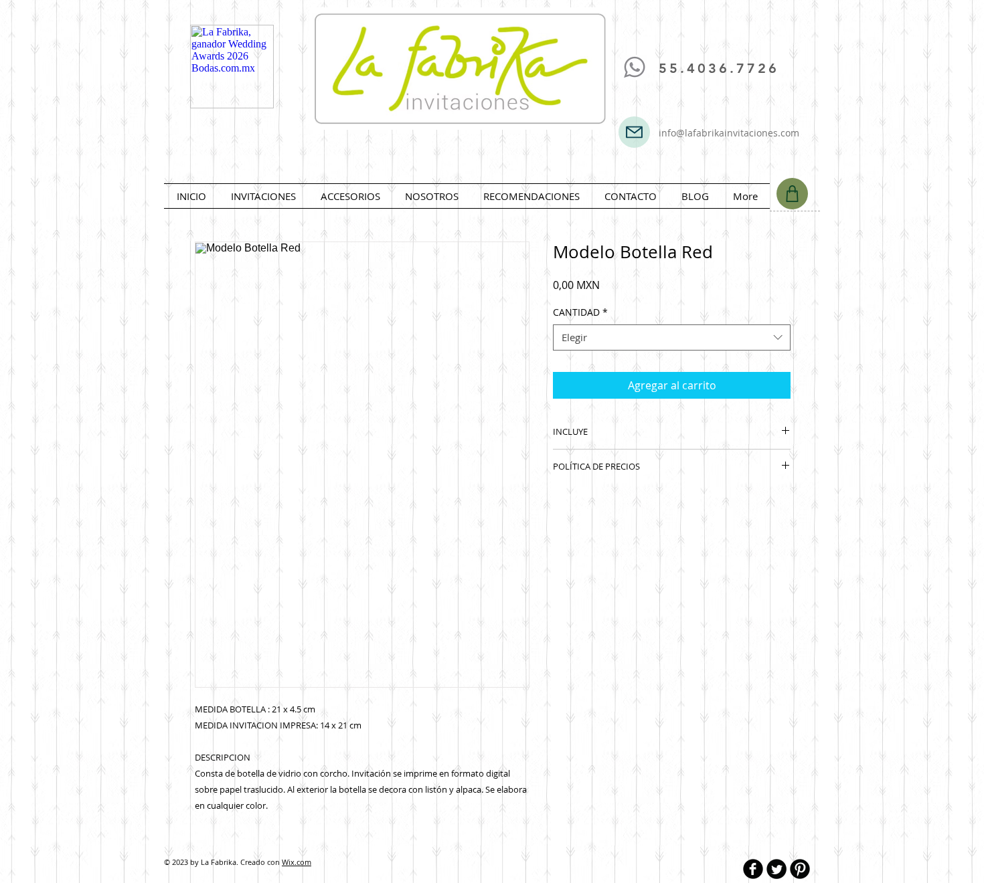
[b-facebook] (753, 869)
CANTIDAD (580, 312)
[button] (263, 196)
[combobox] (672, 337)
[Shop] (792, 193)
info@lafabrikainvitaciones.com (729, 132)
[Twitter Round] (776, 869)
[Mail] (634, 132)
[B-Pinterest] (800, 869)
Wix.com (296, 862)
